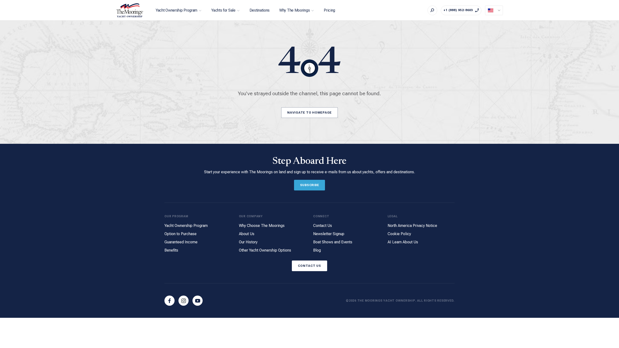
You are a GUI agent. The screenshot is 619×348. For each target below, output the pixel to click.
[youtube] (197, 301)
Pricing (329, 10)
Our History (248, 242)
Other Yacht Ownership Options (265, 250)
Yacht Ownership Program (176, 10)
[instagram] (183, 301)
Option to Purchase (180, 234)
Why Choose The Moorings (262, 225)
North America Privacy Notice (412, 225)
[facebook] (169, 301)
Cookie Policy (399, 234)
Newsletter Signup (328, 234)
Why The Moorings (294, 10)
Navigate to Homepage (309, 112)
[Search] (432, 10)
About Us (246, 234)
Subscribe (309, 185)
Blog (317, 250)
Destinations (260, 10)
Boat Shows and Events (332, 242)
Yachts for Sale (223, 10)
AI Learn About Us (403, 242)
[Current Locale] (494, 10)
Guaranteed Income (181, 242)
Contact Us (322, 225)
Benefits (171, 250)
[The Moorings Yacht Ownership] (130, 10)
